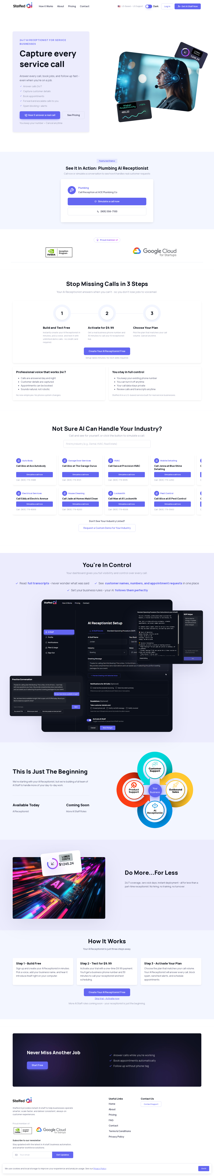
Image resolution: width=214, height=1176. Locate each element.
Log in (167, 6)
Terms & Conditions (120, 1131)
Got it (203, 1168)
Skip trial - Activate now (107, 998)
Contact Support (151, 1104)
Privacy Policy (116, 1136)
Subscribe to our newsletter (27, 1140)
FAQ (111, 1120)
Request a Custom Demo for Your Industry (107, 528)
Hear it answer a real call (41, 115)
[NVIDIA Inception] (59, 252)
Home (112, 1103)
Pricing (72, 6)
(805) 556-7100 (108, 211)
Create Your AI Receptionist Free (107, 351)
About (60, 6)
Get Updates (62, 1154)
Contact (84, 6)
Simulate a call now (109, 201)
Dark (155, 6)
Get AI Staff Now (189, 6)
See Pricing (73, 115)
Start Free (37, 1065)
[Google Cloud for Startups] (155, 252)
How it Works (46, 6)
